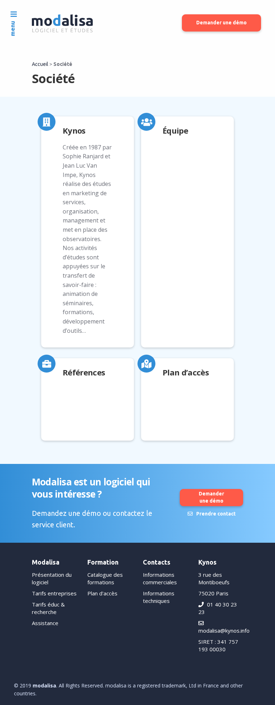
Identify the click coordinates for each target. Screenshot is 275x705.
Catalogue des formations (105, 578)
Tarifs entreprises (54, 593)
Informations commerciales (160, 578)
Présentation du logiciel (52, 578)
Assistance (45, 623)
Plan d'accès (102, 593)
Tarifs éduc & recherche (48, 608)
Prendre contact (216, 514)
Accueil (40, 64)
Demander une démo (221, 22)
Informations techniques (158, 597)
